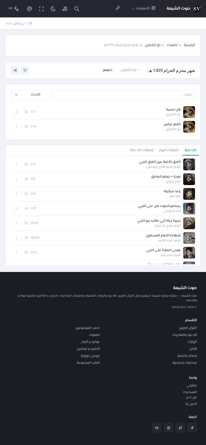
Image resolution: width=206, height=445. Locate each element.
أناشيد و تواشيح (88, 349)
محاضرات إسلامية (184, 363)
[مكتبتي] (64, 8)
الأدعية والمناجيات (184, 335)
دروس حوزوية (90, 356)
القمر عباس (172, 124)
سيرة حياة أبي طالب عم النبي (159, 221)
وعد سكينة (172, 191)
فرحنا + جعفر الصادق (166, 176)
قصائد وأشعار (187, 356)
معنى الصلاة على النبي (163, 250)
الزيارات (192, 342)
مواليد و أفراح (90, 342)
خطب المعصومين (87, 328)
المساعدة (190, 392)
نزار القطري (152, 45)
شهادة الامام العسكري (163, 235)
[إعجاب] (25, 70)
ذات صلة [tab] (191, 150)
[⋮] (16, 112)
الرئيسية (189, 45)
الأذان (193, 349)
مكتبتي (191, 385)
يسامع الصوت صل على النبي (159, 206)
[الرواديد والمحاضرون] (118, 8)
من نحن (191, 397)
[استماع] (189, 112)
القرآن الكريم (188, 328)
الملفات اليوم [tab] (168, 150)
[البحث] (76, 8)
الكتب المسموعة (88, 363)
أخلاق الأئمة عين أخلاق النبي (160, 162)
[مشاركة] (15, 70)
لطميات (172, 45)
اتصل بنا (191, 404)
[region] (103, 210)
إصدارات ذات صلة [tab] (141, 150)
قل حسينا (173, 109)
